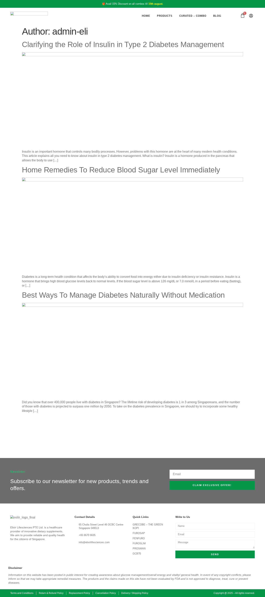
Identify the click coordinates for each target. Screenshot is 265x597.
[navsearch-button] (234, 16)
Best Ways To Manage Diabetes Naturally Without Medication (123, 295)
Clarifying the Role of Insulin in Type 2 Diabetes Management (123, 44)
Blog (217, 15)
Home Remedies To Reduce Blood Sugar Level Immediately (121, 170)
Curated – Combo (192, 15)
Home (146, 15)
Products (164, 15)
